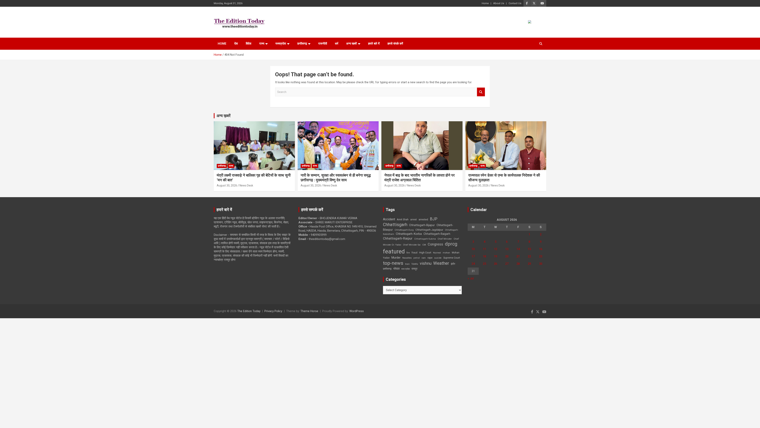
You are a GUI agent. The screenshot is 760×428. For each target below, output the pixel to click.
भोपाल (396, 268)
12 (495, 249)
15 (529, 249)
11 (484, 249)
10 (473, 249)
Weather (441, 263)
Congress (435, 244)
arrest (413, 219)
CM (424, 244)
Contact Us (515, 3)
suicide (438, 258)
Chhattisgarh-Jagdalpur (429, 229)
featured (394, 251)
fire (408, 252)
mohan (446, 252)
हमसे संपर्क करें (395, 43)
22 (529, 256)
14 (518, 249)
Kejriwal (437, 252)
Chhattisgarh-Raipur (397, 238)
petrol (416, 258)
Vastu (414, 264)
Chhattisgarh (395, 224)
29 (529, 264)
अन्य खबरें (351, 43)
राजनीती (322, 43)
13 (506, 249)
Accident (389, 219)
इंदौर (453, 263)
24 (473, 264)
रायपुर (414, 268)
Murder (396, 257)
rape (430, 257)
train (407, 264)
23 (540, 256)
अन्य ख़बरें (224, 115)
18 (484, 256)
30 (540, 264)
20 (506, 256)
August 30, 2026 (227, 185)
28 (518, 264)
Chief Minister (445, 239)
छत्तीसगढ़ (302, 43)
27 (506, 264)
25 (484, 264)
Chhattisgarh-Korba (409, 234)
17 (473, 256)
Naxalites (407, 257)
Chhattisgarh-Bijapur (422, 225)
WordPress (356, 311)
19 (495, 256)
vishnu (425, 263)
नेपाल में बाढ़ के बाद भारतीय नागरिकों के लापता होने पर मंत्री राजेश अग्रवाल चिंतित (419, 177)
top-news (393, 263)
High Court (425, 252)
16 (540, 249)
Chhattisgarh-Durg (404, 229)
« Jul (471, 278)
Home (485, 3)
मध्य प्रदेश (405, 269)
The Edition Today (248, 311)
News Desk (246, 185)
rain (424, 257)
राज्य (261, 43)
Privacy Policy (273, 311)
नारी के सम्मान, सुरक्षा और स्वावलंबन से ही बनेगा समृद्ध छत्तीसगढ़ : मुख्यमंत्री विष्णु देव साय (336, 177)
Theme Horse (309, 311)
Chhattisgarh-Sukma (425, 239)
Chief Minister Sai (412, 245)
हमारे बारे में (374, 43)
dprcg (451, 244)
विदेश (248, 43)
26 (495, 264)
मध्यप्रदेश (281, 43)
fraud (414, 252)
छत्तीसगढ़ (387, 268)
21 (518, 256)
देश (236, 43)
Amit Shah (402, 219)
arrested (423, 219)
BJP (433, 219)
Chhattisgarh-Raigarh (437, 233)
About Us (498, 3)
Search (481, 92)
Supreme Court (451, 257)
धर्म (336, 43)
